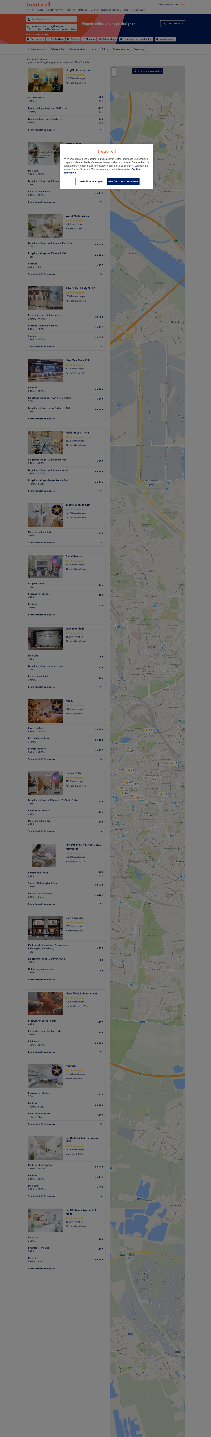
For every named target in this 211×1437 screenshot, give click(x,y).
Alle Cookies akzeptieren (123, 181)
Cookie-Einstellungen (90, 181)
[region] (106, 166)
